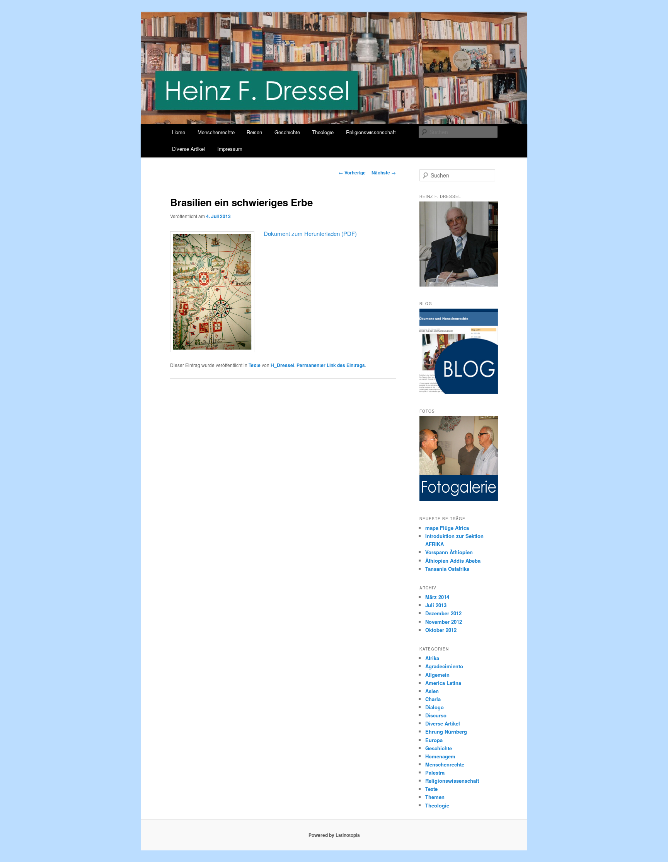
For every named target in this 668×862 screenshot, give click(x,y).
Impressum (229, 148)
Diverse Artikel (188, 148)
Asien (432, 691)
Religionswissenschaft (371, 132)
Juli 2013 (435, 605)
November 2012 (443, 621)
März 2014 (437, 597)
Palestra (435, 772)
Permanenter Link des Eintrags (331, 365)
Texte (255, 365)
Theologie (323, 132)
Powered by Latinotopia (334, 834)
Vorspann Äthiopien (449, 552)
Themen (435, 797)
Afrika (432, 658)
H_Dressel (282, 365)
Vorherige (352, 172)
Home (178, 132)
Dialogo (434, 707)
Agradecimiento (444, 666)
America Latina (443, 682)
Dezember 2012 (443, 613)
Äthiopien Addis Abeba (453, 560)
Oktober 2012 (441, 629)
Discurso (435, 715)
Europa (434, 740)
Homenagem (440, 756)
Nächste (383, 172)
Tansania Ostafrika (447, 568)
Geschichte (287, 132)
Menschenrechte (216, 132)
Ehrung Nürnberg (446, 731)
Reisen (254, 132)
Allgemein (437, 674)
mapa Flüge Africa (447, 527)
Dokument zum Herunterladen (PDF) (310, 233)
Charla (433, 699)
